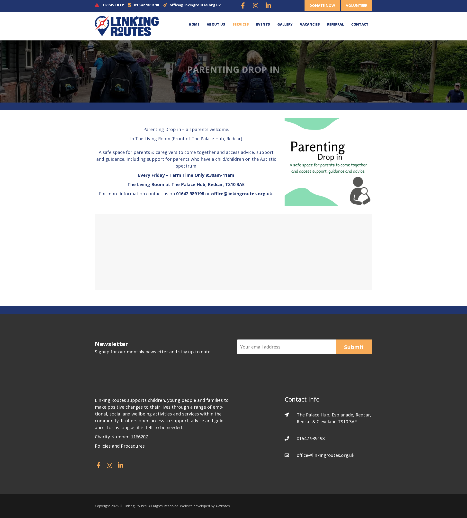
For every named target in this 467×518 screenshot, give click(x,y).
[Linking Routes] (127, 25)
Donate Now (322, 5)
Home (194, 24)
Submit (354, 346)
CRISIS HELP (113, 4)
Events (263, 24)
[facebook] (243, 6)
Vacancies (310, 24)
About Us (216, 24)
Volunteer (356, 5)
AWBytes (223, 506)
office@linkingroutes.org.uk (195, 4)
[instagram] (256, 6)
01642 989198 (146, 4)
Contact (359, 24)
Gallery (285, 24)
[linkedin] (268, 6)
